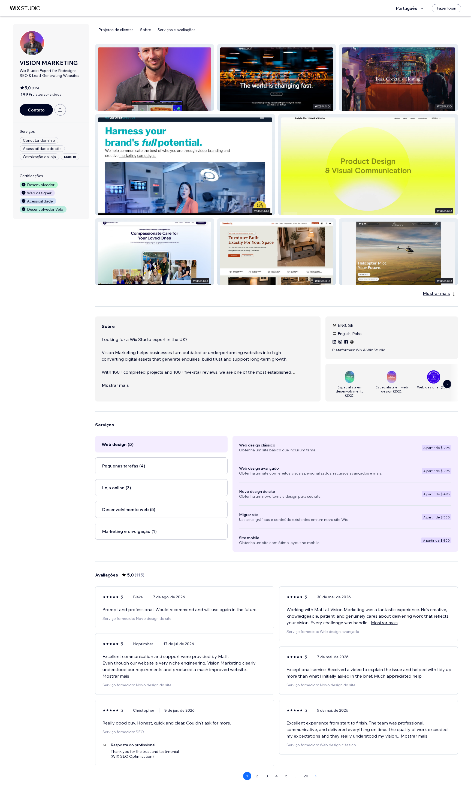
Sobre (145, 29)
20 (306, 776)
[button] (154, 77)
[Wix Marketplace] (25, 8)
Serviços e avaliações (176, 29)
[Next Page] (316, 776)
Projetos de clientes (116, 29)
